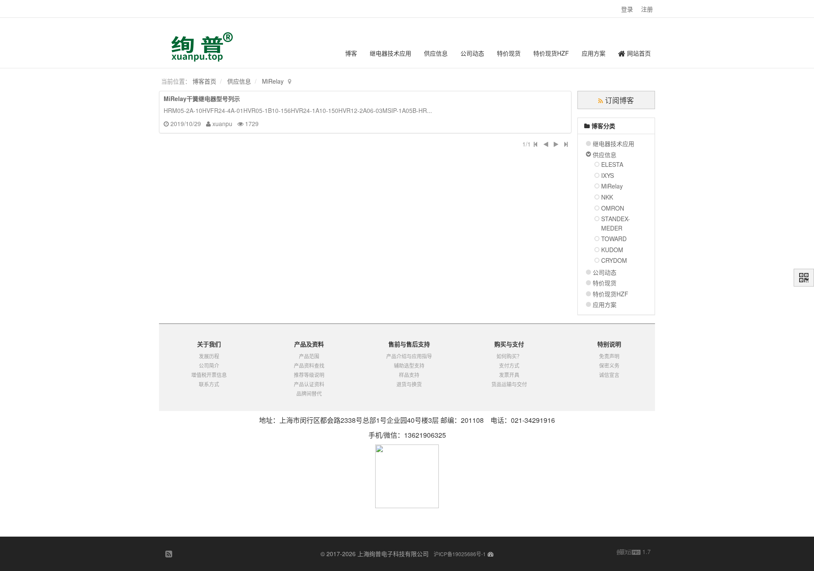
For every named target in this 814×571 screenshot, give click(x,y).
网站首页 (638, 53)
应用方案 (593, 53)
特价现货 (509, 53)
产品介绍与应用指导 (409, 356)
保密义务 (609, 365)
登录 (627, 9)
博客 (351, 53)
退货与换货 (409, 384)
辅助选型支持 (409, 365)
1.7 (634, 552)
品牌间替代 (309, 393)
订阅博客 (618, 100)
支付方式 (509, 365)
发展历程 (209, 356)
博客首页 (204, 81)
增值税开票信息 (209, 374)
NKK (607, 197)
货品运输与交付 (509, 384)
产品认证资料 (309, 384)
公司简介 (209, 365)
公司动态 (472, 53)
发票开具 (509, 374)
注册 (647, 9)
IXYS (607, 175)
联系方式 (209, 384)
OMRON (612, 208)
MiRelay (273, 81)
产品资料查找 (309, 365)
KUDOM (612, 249)
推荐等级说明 (309, 374)
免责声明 (609, 356)
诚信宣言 (609, 374)
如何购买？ (509, 356)
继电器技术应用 (390, 53)
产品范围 (309, 356)
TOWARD (614, 238)
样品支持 (409, 374)
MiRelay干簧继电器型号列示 (202, 98)
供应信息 (436, 53)
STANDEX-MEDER (615, 223)
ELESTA (612, 164)
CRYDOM (614, 260)
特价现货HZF (551, 53)
